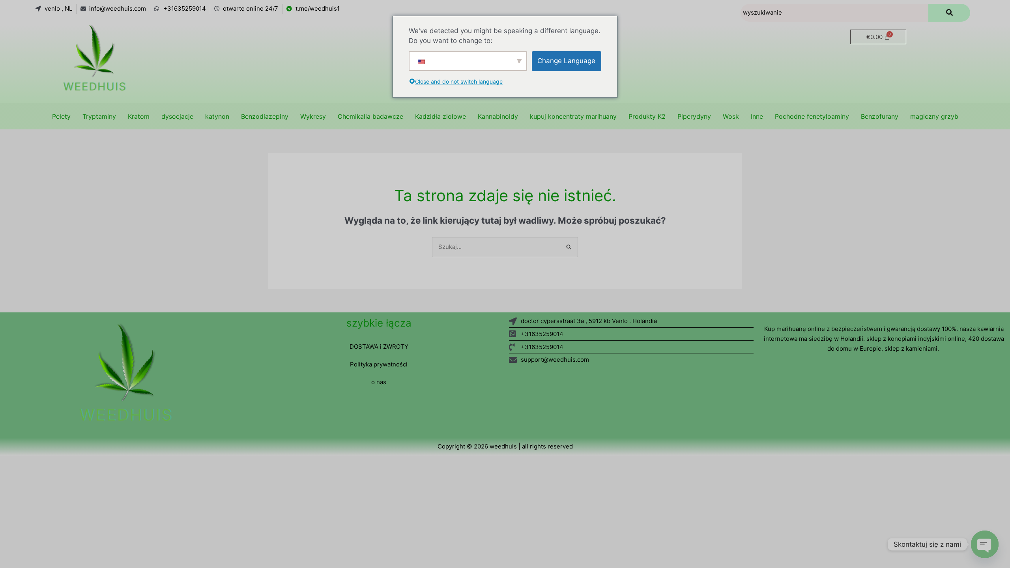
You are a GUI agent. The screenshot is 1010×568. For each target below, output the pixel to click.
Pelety (61, 116)
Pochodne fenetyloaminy (812, 116)
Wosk (731, 116)
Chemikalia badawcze (370, 116)
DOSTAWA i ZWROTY (379, 346)
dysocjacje (177, 116)
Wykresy (313, 116)
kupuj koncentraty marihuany (573, 116)
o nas (378, 382)
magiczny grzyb (934, 116)
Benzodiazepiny (264, 116)
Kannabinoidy (498, 116)
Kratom (139, 116)
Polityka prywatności (379, 364)
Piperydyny (694, 116)
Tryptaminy (99, 116)
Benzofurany (879, 116)
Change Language (566, 61)
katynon (217, 116)
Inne (757, 116)
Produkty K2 (647, 116)
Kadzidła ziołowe (440, 116)
